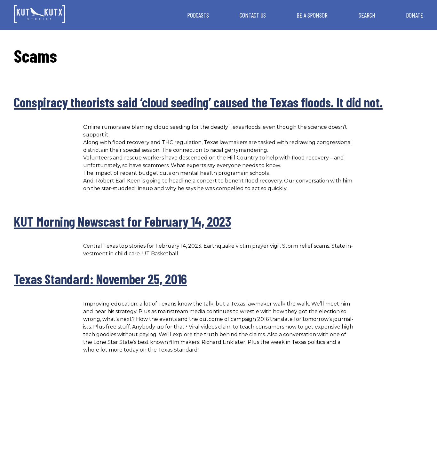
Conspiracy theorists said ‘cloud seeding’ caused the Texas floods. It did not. (198, 102)
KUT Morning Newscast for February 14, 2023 (122, 221)
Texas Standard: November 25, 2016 (100, 279)
